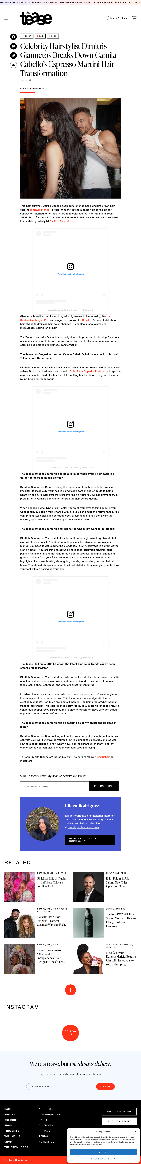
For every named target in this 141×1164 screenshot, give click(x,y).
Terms (43, 1136)
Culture (10, 1120)
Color (28, 36)
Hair (41, 36)
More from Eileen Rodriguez (83, 839)
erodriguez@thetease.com (83, 827)
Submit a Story (119, 1121)
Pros (53, 36)
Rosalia (86, 320)
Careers (45, 1120)
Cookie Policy (96, 1159)
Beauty (9, 1114)
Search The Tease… (119, 18)
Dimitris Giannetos (61, 221)
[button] (135, 1131)
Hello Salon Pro (119, 1111)
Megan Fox (41, 320)
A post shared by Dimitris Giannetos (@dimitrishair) (70, 310)
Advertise (46, 1141)
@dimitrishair (102, 757)
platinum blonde (39, 209)
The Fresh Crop (16, 1147)
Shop (8, 1141)
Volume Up (12, 1136)
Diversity (46, 1125)
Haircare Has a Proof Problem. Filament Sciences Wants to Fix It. (95, 2)
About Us (46, 1109)
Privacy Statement (108, 1159)
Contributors (49, 1114)
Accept (103, 1152)
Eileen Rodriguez (33, 88)
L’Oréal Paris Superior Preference (88, 371)
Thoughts (11, 1130)
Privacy (45, 1130)
